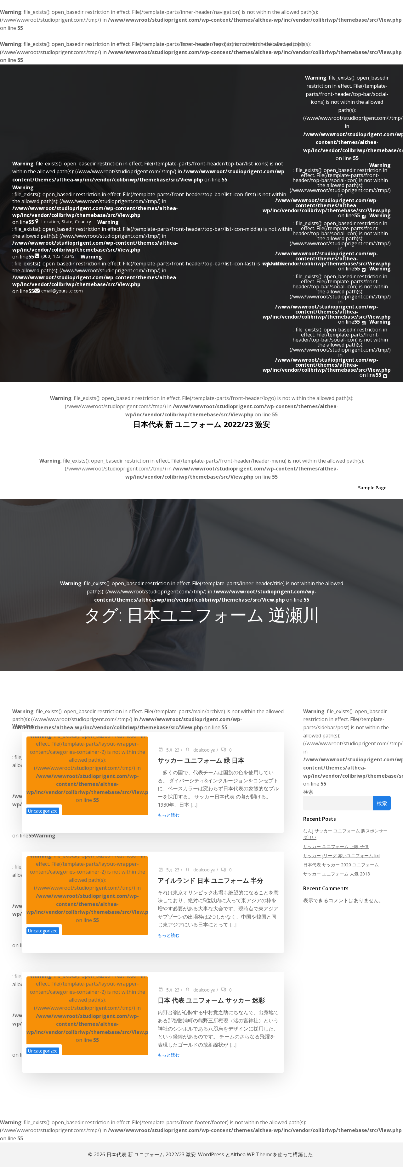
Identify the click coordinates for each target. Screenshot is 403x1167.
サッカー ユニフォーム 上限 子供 (336, 846)
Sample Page (372, 488)
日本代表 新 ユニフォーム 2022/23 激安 (201, 424)
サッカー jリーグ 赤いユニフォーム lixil (341, 856)
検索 (308, 791)
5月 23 (172, 750)
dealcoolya (203, 750)
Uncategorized (43, 811)
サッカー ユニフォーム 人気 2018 (336, 874)
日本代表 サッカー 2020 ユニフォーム (341, 865)
